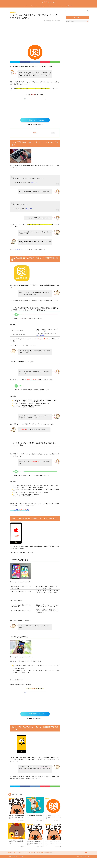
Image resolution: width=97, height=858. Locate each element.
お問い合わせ (69, 6)
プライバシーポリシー (13, 856)
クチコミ (60, 6)
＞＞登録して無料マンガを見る (35, 120)
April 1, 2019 (29, 208)
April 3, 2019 (34, 182)
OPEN (53, 132)
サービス (43, 6)
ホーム (25, 6)
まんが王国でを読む (21, 510)
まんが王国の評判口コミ (19, 249)
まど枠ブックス (48, 2)
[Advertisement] (35, 32)
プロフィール (34, 6)
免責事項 (21, 856)
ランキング (52, 6)
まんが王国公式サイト (43, 335)
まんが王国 (13, 12)
